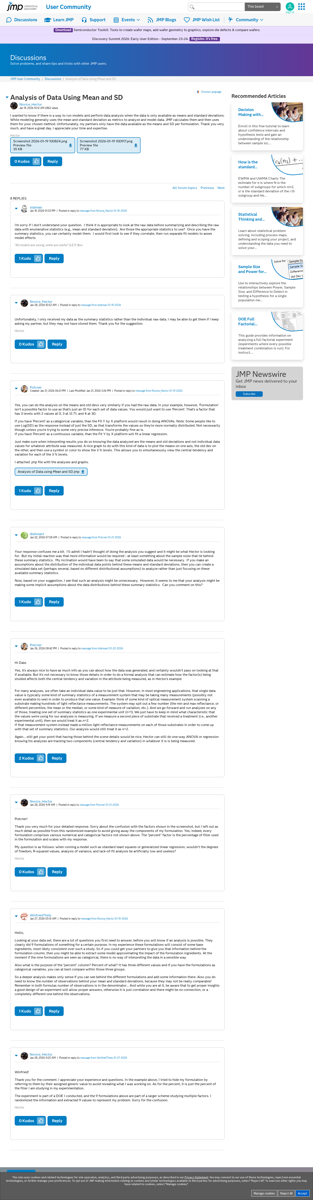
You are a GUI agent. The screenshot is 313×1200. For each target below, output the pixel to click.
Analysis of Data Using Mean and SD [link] (91, 79)
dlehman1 (37, 534)
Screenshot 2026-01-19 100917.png (106, 141)
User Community (68, 6)
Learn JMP (63, 19)
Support (98, 19)
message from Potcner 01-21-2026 (101, 537)
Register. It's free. (204, 39)
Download (63, 30)
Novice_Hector (30, 104)
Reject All (286, 1193)
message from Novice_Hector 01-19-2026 (103, 210)
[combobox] (216, 7)
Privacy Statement (196, 1177)
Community (247, 19)
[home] (22, 7)
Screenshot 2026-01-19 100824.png (40, 141)
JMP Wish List (206, 19)
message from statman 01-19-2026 (101, 305)
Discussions (25, 19)
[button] (7, 97)
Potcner (36, 387)
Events (128, 19)
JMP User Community (25, 79)
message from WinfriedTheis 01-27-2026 (103, 1057)
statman (36, 207)
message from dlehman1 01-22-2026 (102, 648)
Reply (52, 161)
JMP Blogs (166, 19)
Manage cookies (264, 1193)
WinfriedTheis (40, 915)
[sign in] (290, 7)
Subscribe (249, 394)
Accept (302, 1193)
